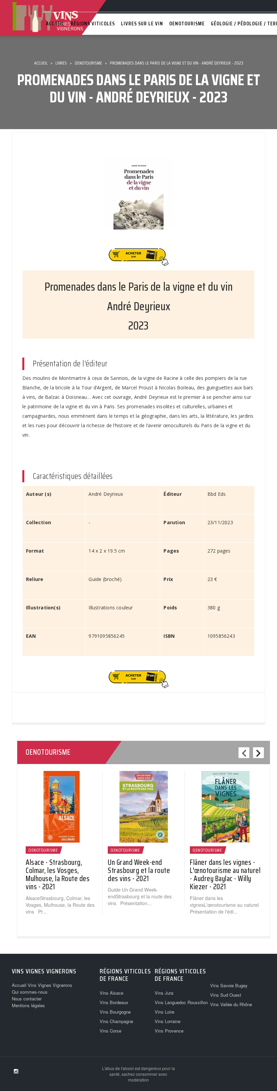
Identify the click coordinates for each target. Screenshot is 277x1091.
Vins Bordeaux (114, 1002)
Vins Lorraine (167, 1021)
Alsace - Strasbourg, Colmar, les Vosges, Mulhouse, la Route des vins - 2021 (58, 874)
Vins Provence (169, 1030)
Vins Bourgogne (115, 1012)
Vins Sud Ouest (225, 995)
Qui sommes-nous (30, 992)
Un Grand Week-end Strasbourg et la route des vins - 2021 (139, 870)
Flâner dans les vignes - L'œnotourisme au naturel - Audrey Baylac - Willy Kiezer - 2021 (225, 874)
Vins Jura (164, 993)
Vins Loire (164, 1012)
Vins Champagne (116, 1021)
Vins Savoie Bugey (229, 985)
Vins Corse (110, 1030)
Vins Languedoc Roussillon (181, 1002)
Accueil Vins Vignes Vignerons (42, 985)
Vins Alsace (111, 993)
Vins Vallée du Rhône (231, 1004)
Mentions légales (28, 1005)
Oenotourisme (43, 850)
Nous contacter (27, 998)
